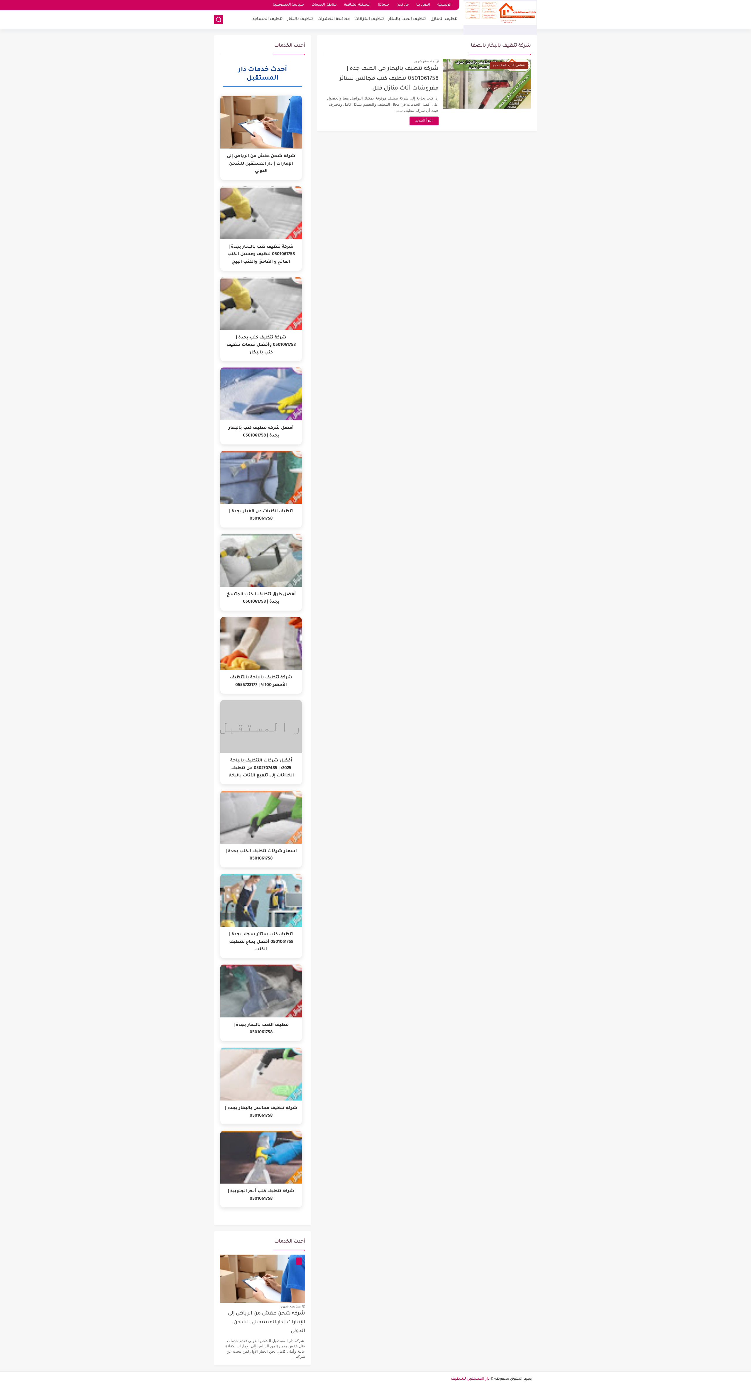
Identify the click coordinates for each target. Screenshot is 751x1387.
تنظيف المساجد (267, 19)
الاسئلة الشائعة (357, 5)
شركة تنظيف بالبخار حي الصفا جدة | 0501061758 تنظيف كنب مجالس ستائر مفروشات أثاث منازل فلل (389, 79)
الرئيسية (444, 5)
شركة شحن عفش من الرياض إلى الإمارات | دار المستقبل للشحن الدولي (266, 1322)
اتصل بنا (423, 5)
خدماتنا (383, 5)
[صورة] (262, 1278)
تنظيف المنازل (444, 19)
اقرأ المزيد (424, 121)
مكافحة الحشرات (333, 19)
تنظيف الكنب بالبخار (407, 19)
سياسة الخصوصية (288, 5)
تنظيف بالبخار (300, 19)
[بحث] (218, 19)
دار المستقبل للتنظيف (470, 1379)
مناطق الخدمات (324, 5)
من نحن (403, 5)
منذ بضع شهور (424, 61)
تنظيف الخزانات (369, 19)
